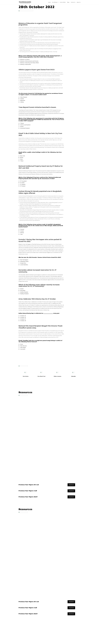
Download (71, 484)
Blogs (68, 2)
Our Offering (54, 2)
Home (49, 2)
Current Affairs (63, 2)
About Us (78, 2)
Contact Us (73, 2)
